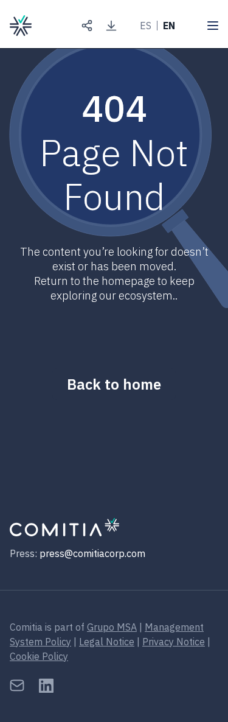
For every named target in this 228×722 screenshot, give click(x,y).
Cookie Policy (39, 656)
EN (169, 25)
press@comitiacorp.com (92, 553)
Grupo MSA (112, 627)
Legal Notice (106, 642)
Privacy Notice (173, 642)
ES (145, 25)
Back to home (114, 384)
